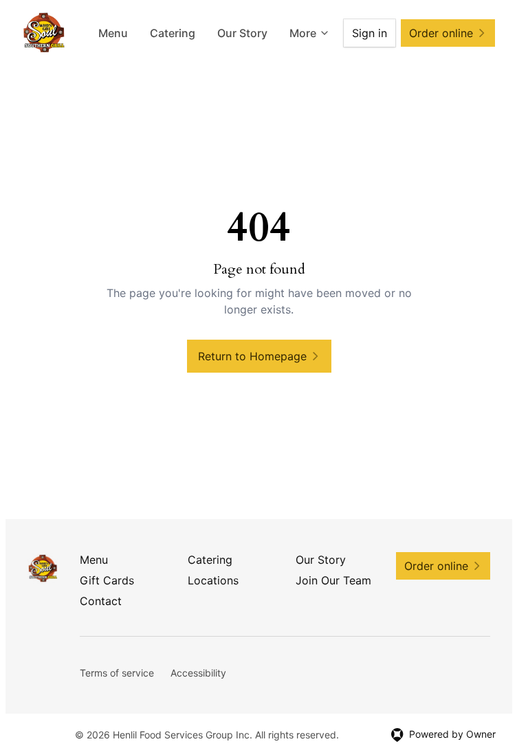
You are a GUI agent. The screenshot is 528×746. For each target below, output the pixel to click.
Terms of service (117, 673)
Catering (172, 33)
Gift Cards (107, 580)
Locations (213, 580)
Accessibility (198, 673)
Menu (113, 33)
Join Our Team (333, 580)
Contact (101, 601)
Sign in (369, 33)
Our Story (242, 33)
